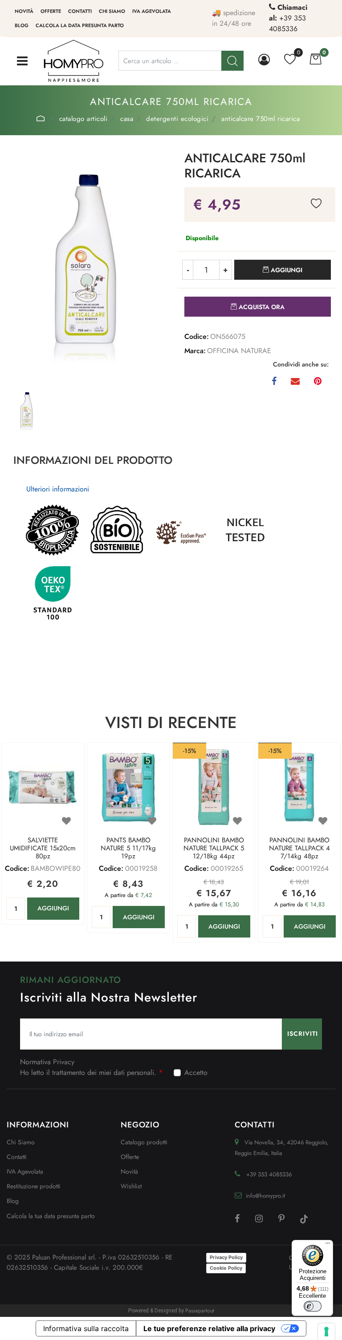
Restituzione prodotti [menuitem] (34, 1186)
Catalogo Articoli (83, 119)
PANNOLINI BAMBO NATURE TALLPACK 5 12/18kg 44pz (213, 848)
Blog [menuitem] (21, 25)
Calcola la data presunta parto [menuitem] (80, 25)
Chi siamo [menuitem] (112, 11)
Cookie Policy (226, 1268)
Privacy (63, 1062)
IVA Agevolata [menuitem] (151, 11)
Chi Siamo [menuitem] (21, 1142)
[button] (85, 264)
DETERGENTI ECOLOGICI (177, 119)
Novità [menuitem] (24, 11)
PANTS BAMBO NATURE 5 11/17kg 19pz (128, 848)
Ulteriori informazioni (57, 489)
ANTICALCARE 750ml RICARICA (260, 119)
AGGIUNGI (53, 908)
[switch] (313, 1306)
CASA (126, 119)
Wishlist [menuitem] (131, 1186)
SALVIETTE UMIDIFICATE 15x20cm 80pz (43, 848)
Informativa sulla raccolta (86, 1328)
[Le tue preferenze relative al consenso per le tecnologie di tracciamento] (326, 1331)
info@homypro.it (265, 1195)
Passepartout (199, 1311)
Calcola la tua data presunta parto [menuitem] (51, 1215)
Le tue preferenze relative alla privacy (209, 1328)
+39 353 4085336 (287, 23)
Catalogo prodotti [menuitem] (144, 1142)
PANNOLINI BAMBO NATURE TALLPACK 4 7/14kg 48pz (299, 848)
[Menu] (327, 1245)
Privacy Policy (226, 1257)
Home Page (40, 118)
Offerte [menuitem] (51, 11)
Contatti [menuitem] (80, 11)
